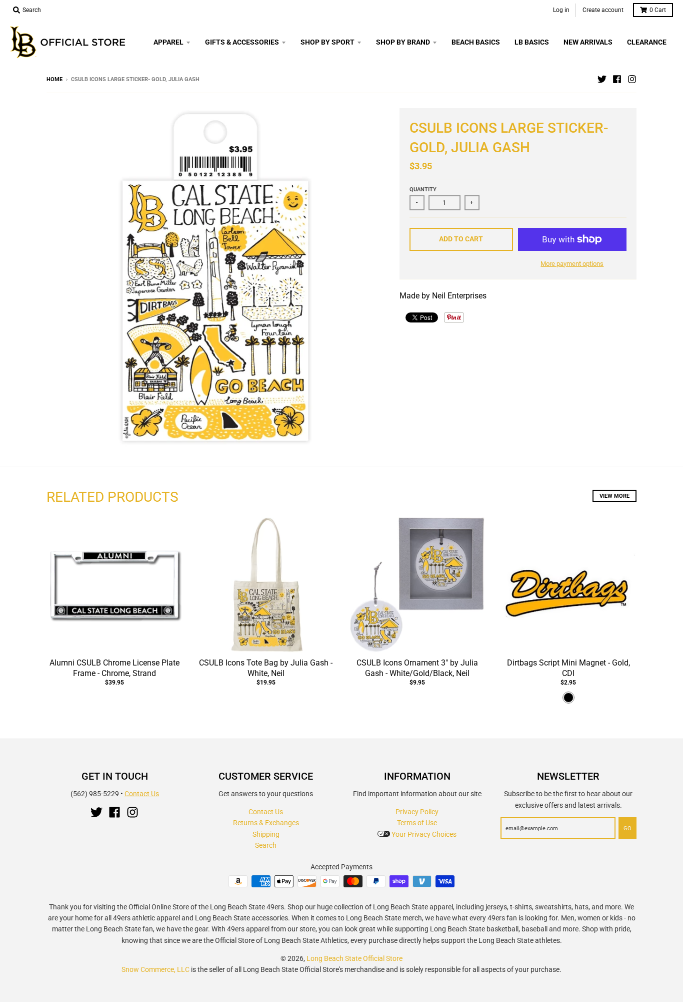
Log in (561, 10)
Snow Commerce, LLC (156, 969)
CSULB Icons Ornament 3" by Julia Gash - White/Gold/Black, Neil (417, 668)
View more (615, 496)
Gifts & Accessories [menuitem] (242, 42)
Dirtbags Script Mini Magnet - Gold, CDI (568, 668)
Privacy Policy (417, 812)
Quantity (423, 189)
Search (265, 845)
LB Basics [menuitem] (531, 42)
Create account (603, 10)
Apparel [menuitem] (169, 42)
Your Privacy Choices (423, 834)
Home (54, 79)
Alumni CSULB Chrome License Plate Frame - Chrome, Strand (115, 668)
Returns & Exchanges (266, 823)
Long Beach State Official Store (354, 958)
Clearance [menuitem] (646, 42)
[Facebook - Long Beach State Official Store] (617, 79)
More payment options (572, 263)
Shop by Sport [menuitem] (327, 42)
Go (628, 828)
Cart (658, 10)
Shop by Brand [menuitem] (403, 42)
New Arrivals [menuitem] (588, 42)
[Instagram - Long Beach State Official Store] (632, 79)
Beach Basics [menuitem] (476, 42)
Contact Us (141, 794)
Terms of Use (417, 823)
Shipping (266, 834)
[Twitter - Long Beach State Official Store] (602, 79)
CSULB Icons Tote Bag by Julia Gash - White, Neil (265, 668)
